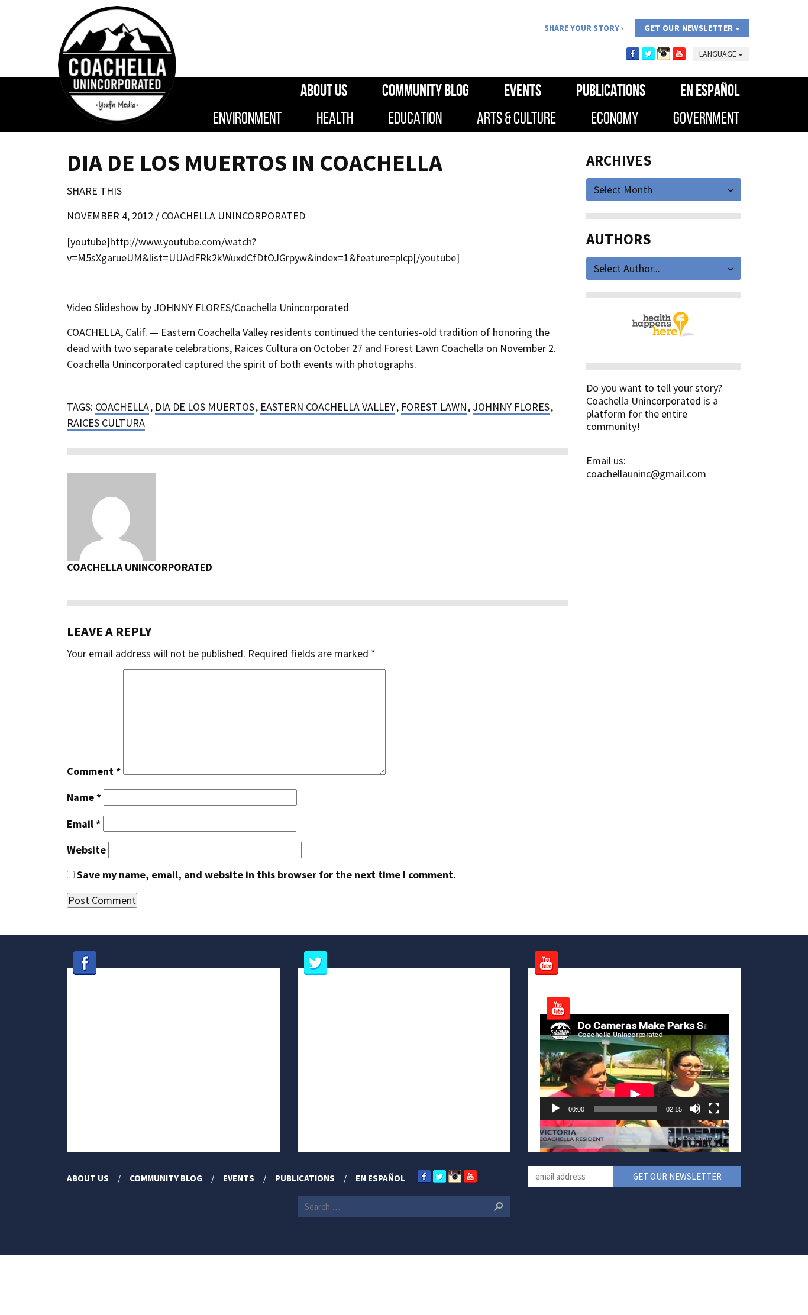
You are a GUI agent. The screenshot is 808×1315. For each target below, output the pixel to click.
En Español (709, 90)
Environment (247, 118)
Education (415, 118)
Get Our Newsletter (689, 27)
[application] (634, 1067)
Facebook (633, 54)
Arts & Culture (516, 118)
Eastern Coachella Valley (327, 406)
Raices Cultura (106, 422)
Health (334, 118)
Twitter (648, 54)
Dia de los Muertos (204, 406)
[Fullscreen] (714, 1108)
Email (84, 824)
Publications (610, 90)
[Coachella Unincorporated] (117, 65)
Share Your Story (581, 27)
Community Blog (425, 90)
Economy (614, 118)
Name (84, 797)
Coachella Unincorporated (233, 215)
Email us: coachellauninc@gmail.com (646, 467)
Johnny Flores (511, 406)
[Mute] (695, 1108)
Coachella (122, 406)
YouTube (679, 54)
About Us (323, 90)
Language (718, 54)
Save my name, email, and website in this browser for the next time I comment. (266, 874)
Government (706, 118)
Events (522, 90)
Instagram (664, 54)
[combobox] (664, 188)
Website (86, 850)
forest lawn (434, 406)
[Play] (555, 1108)
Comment (94, 771)
